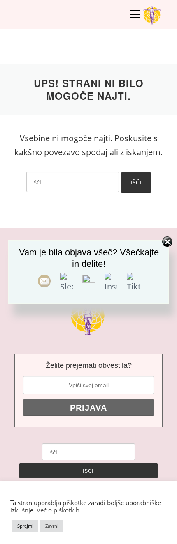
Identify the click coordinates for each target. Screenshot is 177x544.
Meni (135, 14)
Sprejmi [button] (25, 526)
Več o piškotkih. (59, 510)
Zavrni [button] (51, 526)
